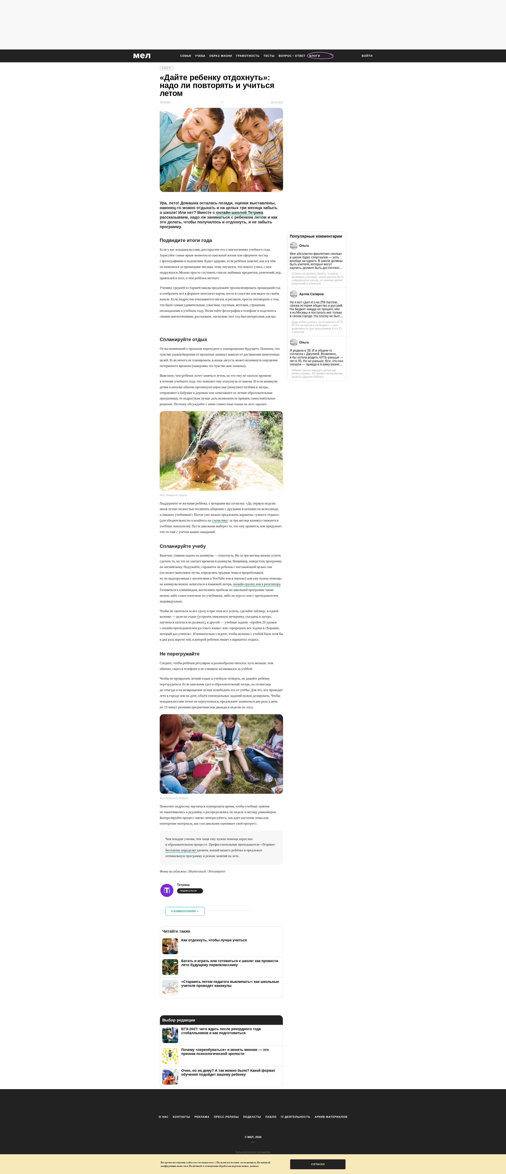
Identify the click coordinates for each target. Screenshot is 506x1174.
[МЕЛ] (141, 55)
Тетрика (183, 885)
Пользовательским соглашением (236, 1162)
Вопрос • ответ (291, 55)
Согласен (318, 1164)
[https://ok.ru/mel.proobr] (275, 1102)
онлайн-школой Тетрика (239, 212)
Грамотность (248, 55)
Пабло (271, 1116)
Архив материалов (331, 1116)
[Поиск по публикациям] (354, 56)
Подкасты (252, 1116)
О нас (164, 1116)
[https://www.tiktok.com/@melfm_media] (253, 1102)
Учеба (200, 55)
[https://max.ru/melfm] (286, 1102)
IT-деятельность (295, 1116)
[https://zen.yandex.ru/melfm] (231, 1102)
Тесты (269, 55)
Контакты (181, 1116)
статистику (220, 520)
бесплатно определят (181, 850)
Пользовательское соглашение (253, 1152)
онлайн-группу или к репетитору (256, 584)
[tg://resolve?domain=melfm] (220, 1102)
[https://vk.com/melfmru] (242, 1102)
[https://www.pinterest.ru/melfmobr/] (264, 1102)
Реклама (202, 1116)
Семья (185, 55)
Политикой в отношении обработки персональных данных (224, 1166)
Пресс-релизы (226, 1116)
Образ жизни (220, 55)
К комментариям (185, 911)
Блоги (314, 55)
